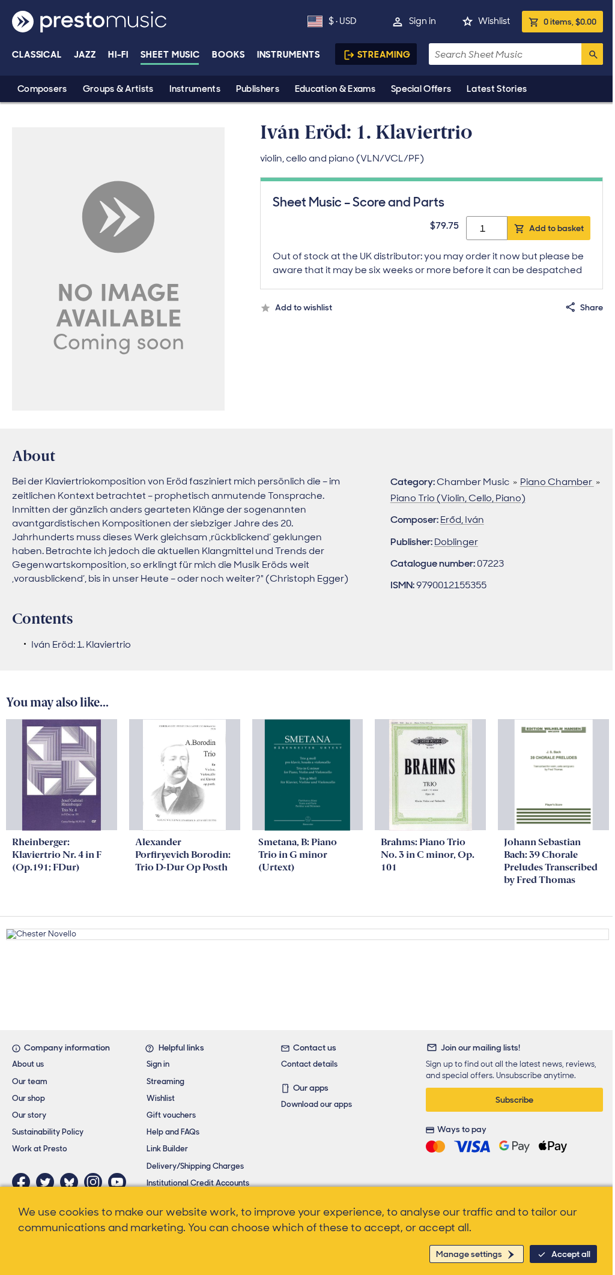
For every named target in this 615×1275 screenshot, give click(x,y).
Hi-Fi (118, 55)
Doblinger (456, 541)
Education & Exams (335, 89)
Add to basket (556, 228)
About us (28, 1064)
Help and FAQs (173, 1132)
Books (228, 55)
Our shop (28, 1098)
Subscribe (514, 1099)
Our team (29, 1081)
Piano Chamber (557, 481)
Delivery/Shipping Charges (195, 1166)
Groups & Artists (118, 89)
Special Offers (421, 89)
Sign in (422, 21)
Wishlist (494, 21)
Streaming (384, 55)
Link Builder (167, 1149)
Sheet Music (170, 55)
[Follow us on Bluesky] (72, 1182)
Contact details (309, 1064)
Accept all (570, 1254)
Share (591, 307)
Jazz (85, 55)
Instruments (194, 89)
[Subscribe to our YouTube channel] (120, 1182)
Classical (37, 55)
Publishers (257, 89)
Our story (29, 1115)
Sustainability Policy (47, 1132)
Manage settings (469, 1254)
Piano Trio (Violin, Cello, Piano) (458, 498)
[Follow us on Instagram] (96, 1182)
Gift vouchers (171, 1115)
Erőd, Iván (462, 519)
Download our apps (316, 1104)
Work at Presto (39, 1149)
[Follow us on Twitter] (48, 1182)
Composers (42, 89)
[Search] (592, 54)
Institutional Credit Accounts (198, 1183)
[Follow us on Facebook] (24, 1182)
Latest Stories (497, 89)
